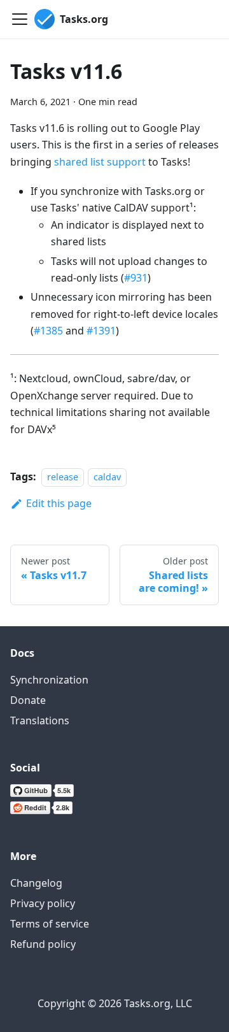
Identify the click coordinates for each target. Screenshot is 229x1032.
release (62, 477)
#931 (136, 278)
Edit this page (59, 503)
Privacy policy (42, 903)
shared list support (100, 162)
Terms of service (49, 924)
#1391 (101, 331)
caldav (107, 477)
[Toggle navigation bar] (19, 19)
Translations (39, 720)
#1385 (48, 331)
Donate (28, 700)
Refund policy (43, 944)
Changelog (36, 883)
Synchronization (49, 680)
